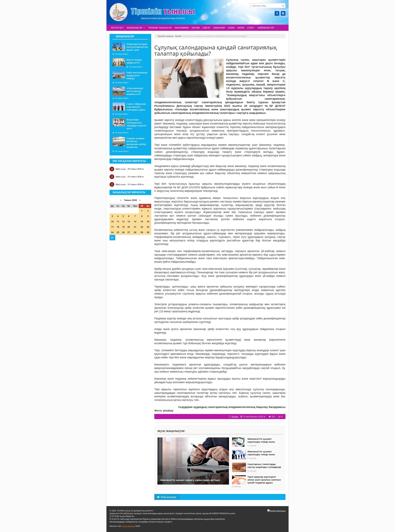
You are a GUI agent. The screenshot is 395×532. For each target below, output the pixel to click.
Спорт (250, 27)
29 (142, 232)
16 (148, 221)
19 (123, 226)
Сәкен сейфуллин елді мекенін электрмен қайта (136, 106)
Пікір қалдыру (168, 496)
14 (135, 221)
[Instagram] (283, 13)
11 (118, 221)
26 (123, 232)
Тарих (240, 27)
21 (135, 226)
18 (118, 226)
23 (148, 226)
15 (142, 221)
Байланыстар (266, 27)
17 (112, 226)
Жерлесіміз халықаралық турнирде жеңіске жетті (136, 124)
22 (142, 226)
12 (123, 221)
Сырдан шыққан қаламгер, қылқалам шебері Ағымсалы (136, 143)
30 (148, 232)
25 (118, 232)
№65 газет (121, 169)
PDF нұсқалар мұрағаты (129, 161)
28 (135, 232)
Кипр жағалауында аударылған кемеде (137, 75)
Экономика (182, 27)
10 (112, 221)
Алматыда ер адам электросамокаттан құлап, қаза (137, 47)
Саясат (206, 27)
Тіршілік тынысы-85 (160, 27)
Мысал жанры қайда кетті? (134, 61)
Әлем (231, 27)
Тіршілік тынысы (152, 12)
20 (128, 226)
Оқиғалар (219, 27)
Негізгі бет (117, 27)
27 (128, 232)
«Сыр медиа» (128, 526)
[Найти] (283, 5)
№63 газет (121, 184)
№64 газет (121, 176)
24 (112, 232)
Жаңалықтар (134, 27)
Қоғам (196, 27)
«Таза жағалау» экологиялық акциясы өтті (135, 91)
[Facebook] (277, 13)
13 (128, 221)
